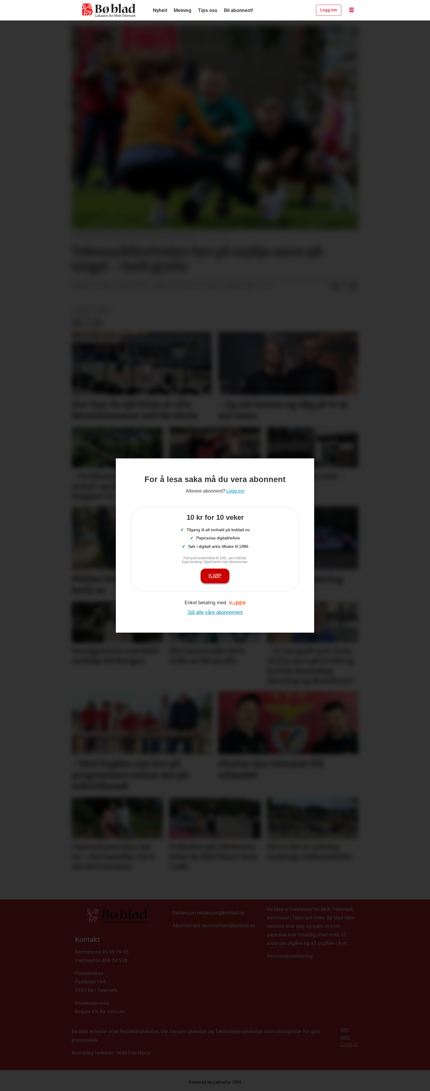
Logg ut (349, 1044)
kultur (82, 310)
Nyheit (160, 10)
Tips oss (207, 10)
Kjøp (215, 576)
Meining (182, 10)
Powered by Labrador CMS (215, 1082)
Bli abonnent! (238, 10)
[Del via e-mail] (353, 286)
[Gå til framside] (109, 10)
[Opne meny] (352, 10)
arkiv (103, 310)
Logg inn (328, 10)
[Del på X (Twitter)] (344, 286)
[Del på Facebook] (334, 286)
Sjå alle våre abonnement (215, 612)
